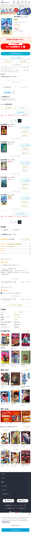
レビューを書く (17, 26)
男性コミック (5, 6)
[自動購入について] (14, 92)
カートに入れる (16, 57)
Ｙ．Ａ (6, 466)
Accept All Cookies (15, 530)
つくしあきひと (14, 446)
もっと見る (16, 82)
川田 (12, 405)
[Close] (29, 515)
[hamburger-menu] (29, 2)
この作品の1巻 (7, 87)
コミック (7, 16)
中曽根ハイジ (24, 466)
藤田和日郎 (5, 229)
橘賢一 (15, 466)
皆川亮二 (3, 388)
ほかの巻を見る (17, 64)
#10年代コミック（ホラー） (8, 99)
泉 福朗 (17, 388)
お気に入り (9, 61)
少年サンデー (24, 22)
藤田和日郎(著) (17, 22)
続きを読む (16, 278)
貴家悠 (12, 466)
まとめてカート (22, 112)
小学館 (15, 319)
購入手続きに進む (16, 53)
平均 (10, 239)
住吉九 (2, 405)
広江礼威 (23, 446)
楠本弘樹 (3, 466)
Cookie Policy (5, 522)
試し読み (24, 61)
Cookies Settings (15, 525)
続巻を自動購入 (7, 92)
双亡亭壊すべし (13, 6)
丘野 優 (29, 466)
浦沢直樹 (23, 388)
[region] (15, 523)
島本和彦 (23, 405)
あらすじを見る (16, 138)
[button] (20, 508)
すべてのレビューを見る (15, 304)
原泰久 (2, 446)
